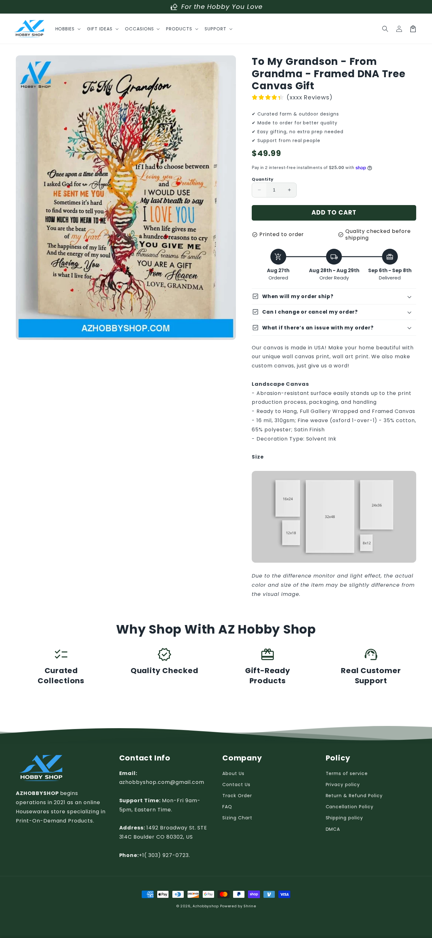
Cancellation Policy (349, 807)
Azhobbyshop (206, 906)
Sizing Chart (237, 818)
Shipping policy (344, 818)
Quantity (262, 179)
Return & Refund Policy (354, 795)
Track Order (237, 795)
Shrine (250, 906)
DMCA (333, 829)
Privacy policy (343, 784)
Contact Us (236, 784)
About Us (233, 773)
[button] (67, 28)
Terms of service (347, 773)
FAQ (227, 807)
